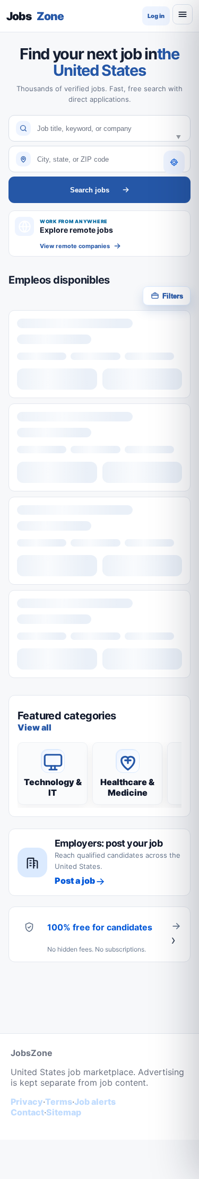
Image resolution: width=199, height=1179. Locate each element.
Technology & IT (53, 787)
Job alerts (95, 1101)
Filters (172, 296)
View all (34, 727)
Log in (156, 16)
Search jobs (89, 190)
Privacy (27, 1101)
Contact (27, 1112)
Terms (58, 1101)
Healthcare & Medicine (127, 787)
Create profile (176, 934)
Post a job (75, 880)
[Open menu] (182, 14)
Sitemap (63, 1112)
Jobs (35, 16)
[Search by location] (174, 162)
